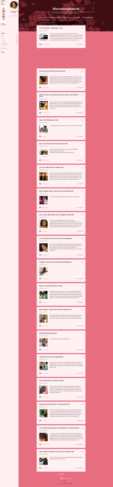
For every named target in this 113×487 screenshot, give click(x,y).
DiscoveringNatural (66, 8)
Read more (80, 44)
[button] (82, 28)
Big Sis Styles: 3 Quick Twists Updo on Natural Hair (55, 309)
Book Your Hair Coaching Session (51, 17)
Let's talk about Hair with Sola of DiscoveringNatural (55, 238)
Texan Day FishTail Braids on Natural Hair (52, 71)
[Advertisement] (91, 40)
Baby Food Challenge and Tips (48, 120)
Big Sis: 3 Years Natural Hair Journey (50, 286)
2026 (2, 35)
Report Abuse (4, 48)
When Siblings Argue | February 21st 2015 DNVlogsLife (56, 191)
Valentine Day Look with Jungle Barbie (51, 357)
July (3, 38)
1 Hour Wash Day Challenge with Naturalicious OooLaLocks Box (59, 428)
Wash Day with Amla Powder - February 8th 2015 (54, 404)
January (4, 42)
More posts (61, 474)
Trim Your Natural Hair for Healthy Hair (51, 167)
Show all (81, 22)
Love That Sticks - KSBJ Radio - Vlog (50, 28)
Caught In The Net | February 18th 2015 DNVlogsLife (55, 262)
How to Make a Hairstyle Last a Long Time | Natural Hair (56, 451)
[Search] (94, 4)
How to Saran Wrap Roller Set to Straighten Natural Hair (56, 214)
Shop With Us (76, 17)
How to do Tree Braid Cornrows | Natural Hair (53, 143)
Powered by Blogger (66, 478)
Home (39, 17)
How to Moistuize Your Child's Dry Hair (51, 380)
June (3, 40)
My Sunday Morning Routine (48, 333)
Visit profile (14, 15)
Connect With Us (67, 17)
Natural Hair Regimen (87, 17)
